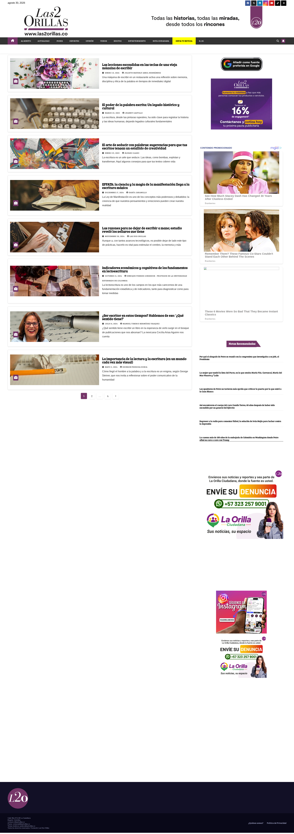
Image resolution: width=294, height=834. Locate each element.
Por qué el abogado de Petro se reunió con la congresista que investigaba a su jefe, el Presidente (239, 358)
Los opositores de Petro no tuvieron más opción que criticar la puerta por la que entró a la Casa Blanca (240, 390)
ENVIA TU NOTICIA (184, 41)
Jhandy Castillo (134, 113)
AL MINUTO (26, 41)
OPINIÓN (90, 41)
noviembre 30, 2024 (115, 236)
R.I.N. (201, 41)
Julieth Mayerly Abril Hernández (143, 72)
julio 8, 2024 (111, 323)
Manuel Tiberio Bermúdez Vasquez (141, 323)
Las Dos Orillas (138, 236)
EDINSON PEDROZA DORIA (135, 367)
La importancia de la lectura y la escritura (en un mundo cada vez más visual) (144, 360)
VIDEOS (103, 41)
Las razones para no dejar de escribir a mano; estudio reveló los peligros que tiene (142, 230)
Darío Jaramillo (138, 192)
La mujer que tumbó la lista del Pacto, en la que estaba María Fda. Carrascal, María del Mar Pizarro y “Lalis (241, 374)
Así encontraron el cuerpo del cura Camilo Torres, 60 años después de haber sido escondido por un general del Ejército (237, 406)
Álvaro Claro (132, 153)
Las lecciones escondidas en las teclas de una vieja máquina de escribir (139, 66)
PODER (59, 41)
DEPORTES (74, 41)
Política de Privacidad (276, 823)
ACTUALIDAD (43, 41)
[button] (278, 40)
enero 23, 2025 (112, 153)
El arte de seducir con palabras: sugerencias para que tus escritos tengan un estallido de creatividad (144, 146)
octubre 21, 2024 (113, 276)
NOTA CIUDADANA (161, 41)
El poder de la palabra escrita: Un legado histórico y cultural (140, 106)
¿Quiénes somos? (255, 823)
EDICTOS (118, 41)
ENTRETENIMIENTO (137, 41)
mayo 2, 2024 (111, 367)
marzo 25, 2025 (112, 113)
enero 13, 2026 (112, 72)
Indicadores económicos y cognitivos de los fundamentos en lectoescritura (145, 269)
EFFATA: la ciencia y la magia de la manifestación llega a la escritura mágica (145, 186)
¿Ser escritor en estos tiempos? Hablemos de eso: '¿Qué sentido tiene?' (143, 317)
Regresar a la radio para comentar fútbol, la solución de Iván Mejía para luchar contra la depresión (240, 422)
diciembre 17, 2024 (114, 192)
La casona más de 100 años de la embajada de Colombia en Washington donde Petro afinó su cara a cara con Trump (239, 438)
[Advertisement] (241, 563)
